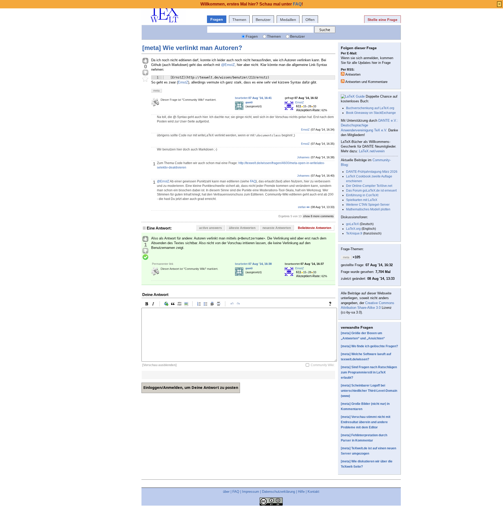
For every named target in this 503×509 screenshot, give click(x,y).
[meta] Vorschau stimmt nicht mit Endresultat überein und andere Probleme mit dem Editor (365, 422)
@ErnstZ (228, 65)
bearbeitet (253, 97)
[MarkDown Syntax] (331, 303)
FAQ (253, 181)
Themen (239, 20)
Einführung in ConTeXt (362, 195)
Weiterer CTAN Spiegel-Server (368, 204)
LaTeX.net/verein (372, 151)
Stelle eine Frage (382, 20)
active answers (210, 228)
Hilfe (301, 492)
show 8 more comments (318, 216)
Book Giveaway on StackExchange (371, 113)
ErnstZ (183, 82)
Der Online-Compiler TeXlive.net (369, 186)
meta (156, 90)
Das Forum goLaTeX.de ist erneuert (371, 190)
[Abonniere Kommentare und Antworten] (343, 81)
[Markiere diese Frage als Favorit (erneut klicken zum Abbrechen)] (145, 79)
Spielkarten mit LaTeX (361, 200)
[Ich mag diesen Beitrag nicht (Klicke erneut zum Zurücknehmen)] (145, 73)
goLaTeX (352, 224)
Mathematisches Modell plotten (368, 209)
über (226, 492)
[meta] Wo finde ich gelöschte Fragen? (369, 346)
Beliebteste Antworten (314, 228)
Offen (310, 20)
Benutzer (263, 20)
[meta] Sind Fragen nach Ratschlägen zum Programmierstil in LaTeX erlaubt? (369, 372)
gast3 (249, 102)
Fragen (216, 19)
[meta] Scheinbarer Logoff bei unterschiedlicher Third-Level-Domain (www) (369, 391)
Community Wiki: (323, 365)
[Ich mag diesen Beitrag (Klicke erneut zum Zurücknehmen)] (145, 61)
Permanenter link (162, 263)
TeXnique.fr (354, 233)
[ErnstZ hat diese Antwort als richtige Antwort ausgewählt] (145, 257)
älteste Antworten (242, 228)
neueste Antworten (277, 228)
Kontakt (313, 492)
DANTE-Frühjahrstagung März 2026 (371, 172)
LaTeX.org (353, 229)
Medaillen (288, 20)
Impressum (250, 492)
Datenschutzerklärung (278, 492)
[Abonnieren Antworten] (343, 74)
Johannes (303, 157)
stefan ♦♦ (304, 207)
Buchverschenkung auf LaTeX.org (370, 108)
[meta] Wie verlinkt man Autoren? (192, 47)
